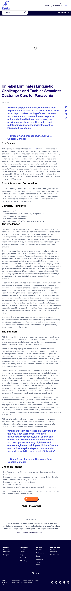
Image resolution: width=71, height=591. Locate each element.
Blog (21, 555)
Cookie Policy (15, 582)
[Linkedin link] (64, 582)
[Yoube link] (56, 582)
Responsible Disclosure (27, 582)
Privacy (37, 580)
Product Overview (6, 551)
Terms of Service (16, 580)
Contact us (39, 559)
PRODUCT (6, 547)
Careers (38, 556)
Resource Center (23, 551)
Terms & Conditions (28, 580)
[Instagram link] (68, 582)
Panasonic (33, 149)
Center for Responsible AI (18, 584)
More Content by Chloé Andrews (30, 532)
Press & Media (38, 563)
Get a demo (56, 5)
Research (23, 558)
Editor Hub (23, 561)
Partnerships (40, 553)
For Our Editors (55, 555)
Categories (62, 12)
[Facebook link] (52, 582)
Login (47, 5)
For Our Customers (54, 551)
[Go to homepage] (6, 5)
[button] (66, 5)
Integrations (7, 555)
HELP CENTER (55, 547)
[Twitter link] (60, 582)
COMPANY (39, 547)
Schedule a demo (31, 499)
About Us (39, 550)
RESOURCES (24, 547)
